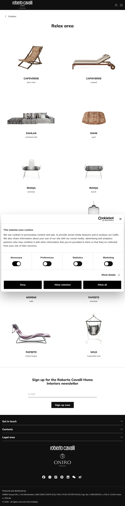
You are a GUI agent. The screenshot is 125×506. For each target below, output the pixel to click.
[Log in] (116, 5)
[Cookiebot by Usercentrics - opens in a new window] (100, 219)
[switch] (47, 263)
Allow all (102, 284)
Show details (109, 275)
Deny (23, 284)
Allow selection (62, 284)
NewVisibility (32, 502)
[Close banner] (120, 219)
